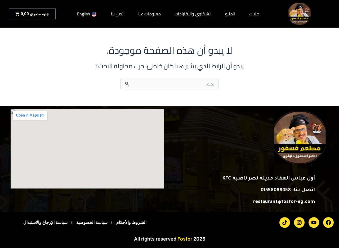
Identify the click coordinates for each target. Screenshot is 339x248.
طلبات (254, 14)
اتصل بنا (117, 14)
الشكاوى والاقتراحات (193, 14)
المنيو (230, 14)
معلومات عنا (149, 14)
